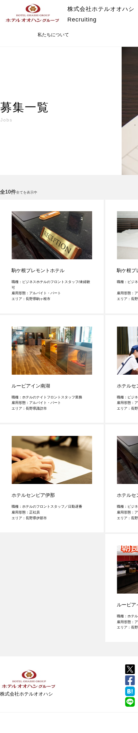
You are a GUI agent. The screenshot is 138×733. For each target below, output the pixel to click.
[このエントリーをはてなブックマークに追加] (130, 691)
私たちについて (53, 34)
